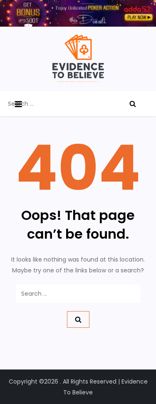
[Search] (133, 103)
